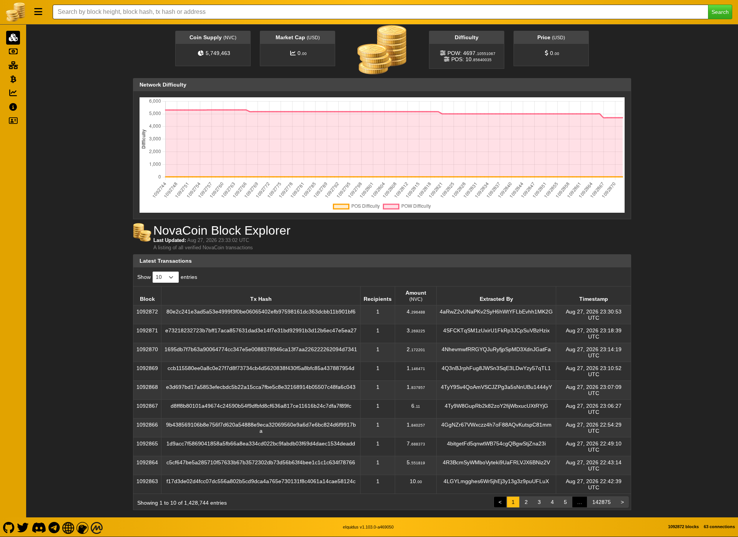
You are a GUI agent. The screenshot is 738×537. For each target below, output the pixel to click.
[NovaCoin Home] (15, 12)
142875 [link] (601, 502)
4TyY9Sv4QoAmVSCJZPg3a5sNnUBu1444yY (496, 387)
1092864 (147, 462)
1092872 (147, 312)
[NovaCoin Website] (68, 527)
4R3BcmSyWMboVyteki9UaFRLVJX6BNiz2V (496, 462)
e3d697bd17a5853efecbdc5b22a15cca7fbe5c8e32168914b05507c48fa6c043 (261, 387)
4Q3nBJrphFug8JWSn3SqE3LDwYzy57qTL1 (496, 368)
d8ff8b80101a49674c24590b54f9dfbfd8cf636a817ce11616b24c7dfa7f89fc (261, 406)
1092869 (147, 368)
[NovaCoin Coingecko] (82, 527)
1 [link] (513, 502)
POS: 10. (471, 59)
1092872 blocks (683, 526)
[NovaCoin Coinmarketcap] (96, 527)
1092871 (147, 330)
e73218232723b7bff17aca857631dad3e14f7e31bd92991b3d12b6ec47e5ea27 (261, 330)
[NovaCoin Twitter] (23, 527)
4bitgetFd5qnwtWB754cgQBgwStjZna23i (496, 443)
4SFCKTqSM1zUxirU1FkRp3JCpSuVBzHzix (496, 330)
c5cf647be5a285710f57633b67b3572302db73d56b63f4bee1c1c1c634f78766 (260, 462)
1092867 (147, 406)
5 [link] (565, 502)
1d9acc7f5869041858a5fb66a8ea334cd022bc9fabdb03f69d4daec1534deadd (260, 443)
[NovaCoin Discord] (39, 527)
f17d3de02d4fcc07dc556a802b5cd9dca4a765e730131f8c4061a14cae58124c (261, 481)
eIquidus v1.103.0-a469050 (368, 527)
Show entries (167, 277)
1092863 (147, 481)
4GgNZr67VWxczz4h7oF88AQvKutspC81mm (496, 425)
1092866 (147, 425)
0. (302, 53)
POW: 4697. (471, 53)
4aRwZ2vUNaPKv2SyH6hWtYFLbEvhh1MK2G (496, 312)
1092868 (147, 387)
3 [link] (539, 502)
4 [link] (552, 502)
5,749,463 (218, 53)
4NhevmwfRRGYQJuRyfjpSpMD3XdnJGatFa (496, 349)
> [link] (622, 502)
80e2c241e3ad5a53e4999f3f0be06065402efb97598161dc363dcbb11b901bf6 (261, 312)
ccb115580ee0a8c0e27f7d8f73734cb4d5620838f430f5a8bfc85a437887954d (261, 368)
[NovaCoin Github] (8, 527)
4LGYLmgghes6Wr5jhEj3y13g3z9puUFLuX (496, 481)
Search (720, 12)
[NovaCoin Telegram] (54, 527)
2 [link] (526, 502)
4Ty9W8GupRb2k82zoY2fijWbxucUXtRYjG (496, 406)
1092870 (147, 349)
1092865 (147, 443)
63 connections (719, 526)
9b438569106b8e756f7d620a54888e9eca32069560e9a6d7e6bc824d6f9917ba (261, 428)
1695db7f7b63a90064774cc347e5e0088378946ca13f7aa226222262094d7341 (261, 349)
